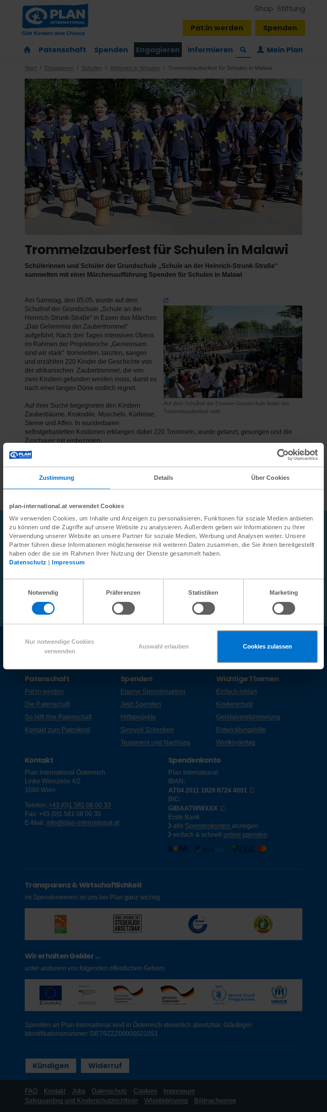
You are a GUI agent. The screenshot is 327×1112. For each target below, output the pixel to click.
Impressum (68, 562)
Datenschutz (28, 562)
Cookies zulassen (267, 646)
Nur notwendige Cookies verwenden (59, 646)
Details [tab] (163, 477)
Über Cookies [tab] (270, 477)
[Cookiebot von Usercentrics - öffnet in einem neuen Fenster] (283, 455)
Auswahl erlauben (163, 646)
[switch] (123, 608)
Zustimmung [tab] (57, 477)
